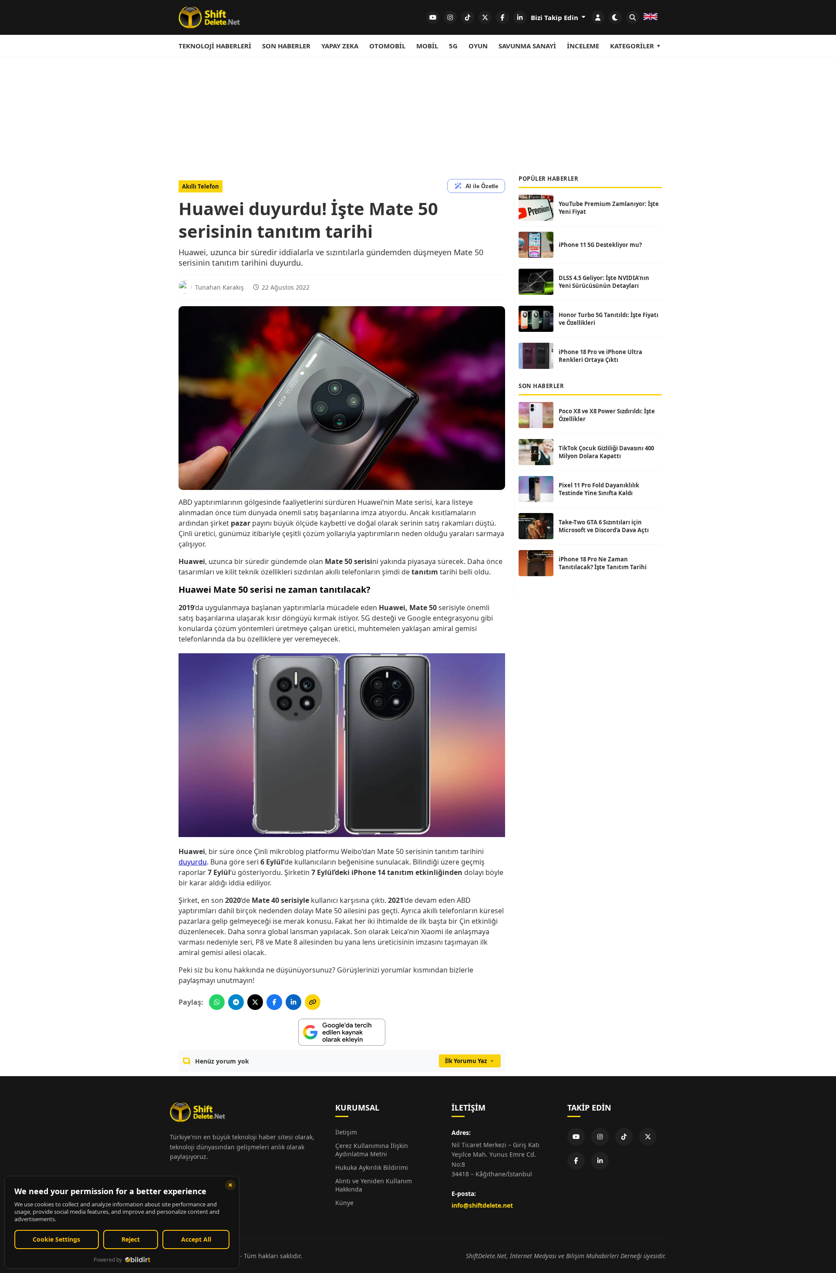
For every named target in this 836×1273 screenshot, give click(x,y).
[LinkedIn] (600, 1160)
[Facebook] (576, 1160)
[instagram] (450, 17)
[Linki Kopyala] (312, 1002)
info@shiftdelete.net (482, 1205)
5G (453, 45)
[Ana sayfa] (209, 17)
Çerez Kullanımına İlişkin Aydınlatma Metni (371, 1149)
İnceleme (583, 45)
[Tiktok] (624, 1136)
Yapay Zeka (339, 45)
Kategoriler (632, 45)
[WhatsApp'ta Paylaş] (217, 1002)
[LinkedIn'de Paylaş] (293, 1002)
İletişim (346, 1132)
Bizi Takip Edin (555, 17)
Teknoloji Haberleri (215, 45)
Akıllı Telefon (200, 186)
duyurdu (193, 862)
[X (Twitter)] (648, 1136)
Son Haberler (286, 45)
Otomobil (387, 45)
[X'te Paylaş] (255, 1002)
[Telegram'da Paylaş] (236, 1002)
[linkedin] (519, 17)
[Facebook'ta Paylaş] (274, 1002)
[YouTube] (576, 1136)
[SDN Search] (632, 17)
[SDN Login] (597, 17)
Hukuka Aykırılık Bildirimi (371, 1167)
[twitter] (485, 17)
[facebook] (502, 17)
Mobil (427, 45)
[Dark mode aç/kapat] (615, 17)
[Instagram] (600, 1136)
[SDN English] (650, 17)
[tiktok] (467, 17)
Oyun (478, 45)
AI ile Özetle (481, 186)
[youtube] (432, 17)
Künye (344, 1203)
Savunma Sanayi (527, 45)
